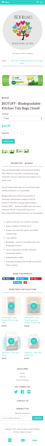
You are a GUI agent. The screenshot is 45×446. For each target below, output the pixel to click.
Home (4, 61)
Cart (41, 2)
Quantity (5, 133)
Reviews (29, 163)
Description (16, 163)
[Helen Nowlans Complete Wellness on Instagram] (29, 393)
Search (22, 373)
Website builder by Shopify (22, 432)
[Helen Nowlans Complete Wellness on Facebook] (22, 393)
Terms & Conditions (22, 380)
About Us (22, 377)
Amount (5, 114)
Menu (7, 2)
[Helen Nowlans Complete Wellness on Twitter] (16, 393)
